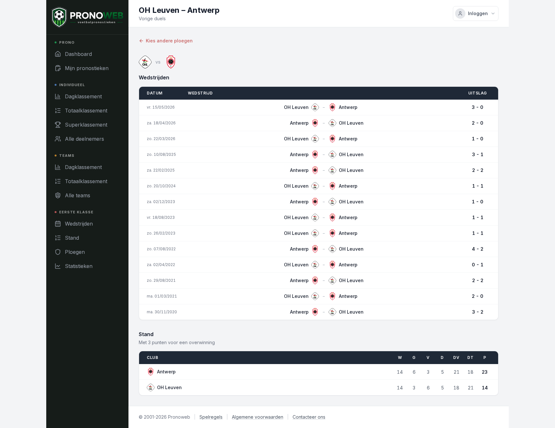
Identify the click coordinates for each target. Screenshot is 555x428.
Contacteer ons (309, 417)
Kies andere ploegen (169, 40)
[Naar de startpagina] (87, 17)
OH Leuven (169, 387)
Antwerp (166, 371)
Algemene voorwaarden (257, 417)
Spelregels (211, 417)
